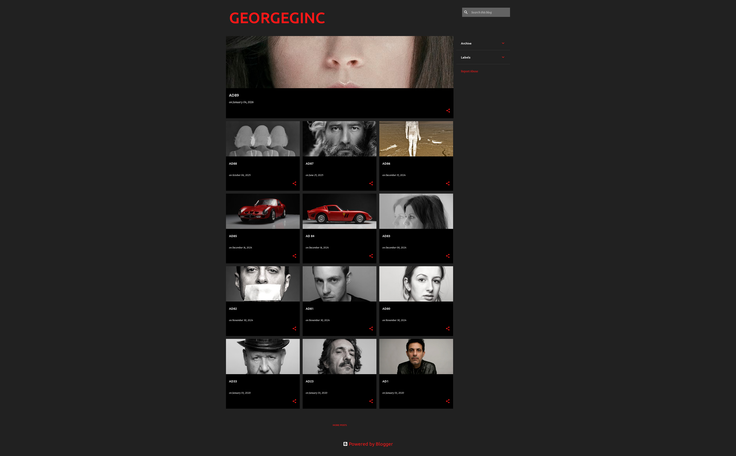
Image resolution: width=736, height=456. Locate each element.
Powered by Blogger (370, 444)
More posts (340, 425)
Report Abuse (469, 71)
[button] (448, 110)
